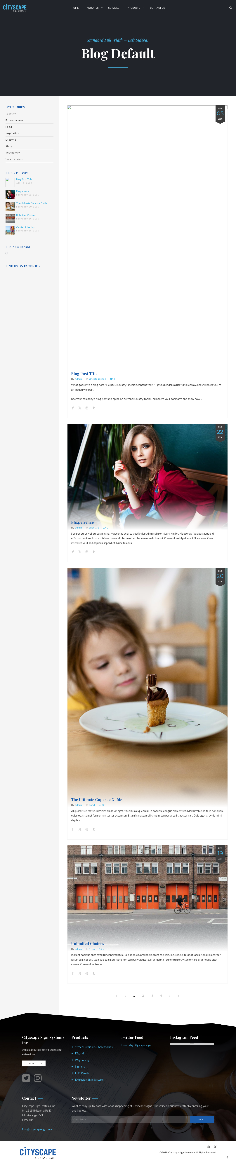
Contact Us (157, 7)
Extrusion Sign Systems (89, 1079)
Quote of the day (25, 227)
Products (133, 7)
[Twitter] (214, 1146)
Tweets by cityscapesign (136, 1045)
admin (78, 378)
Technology (13, 152)
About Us (92, 7)
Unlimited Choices (26, 215)
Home (75, 7)
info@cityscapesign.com (37, 1129)
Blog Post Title (24, 179)
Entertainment (14, 120)
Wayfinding (82, 1060)
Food (9, 126)
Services (113, 7)
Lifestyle (11, 139)
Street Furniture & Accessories (94, 1047)
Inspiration (12, 133)
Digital (79, 1053)
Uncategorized (15, 159)
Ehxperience (22, 191)
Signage (80, 1066)
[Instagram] (208, 1146)
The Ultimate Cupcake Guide (31, 203)
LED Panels (82, 1073)
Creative (11, 113)
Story (9, 146)
